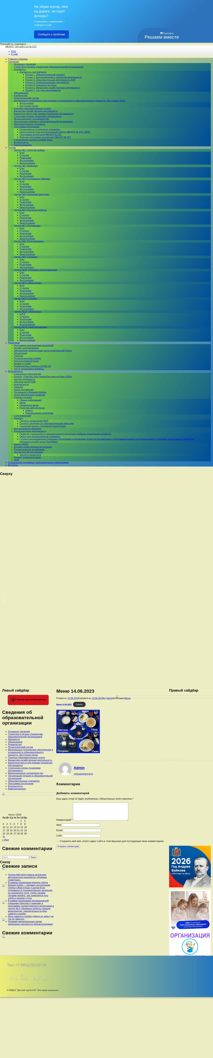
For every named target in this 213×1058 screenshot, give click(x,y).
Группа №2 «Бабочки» (26, 166)
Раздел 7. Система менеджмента (43, 90)
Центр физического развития (29, 395)
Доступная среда (29, 106)
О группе (24, 155)
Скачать (79, 704)
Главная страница (18, 59)
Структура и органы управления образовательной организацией (48, 67)
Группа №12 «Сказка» (26, 298)
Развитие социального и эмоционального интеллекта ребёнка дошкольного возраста (65, 434)
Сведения (13, 61)
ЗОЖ (16, 460)
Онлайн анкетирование (26, 348)
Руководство (21, 95)
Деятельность (15, 371)
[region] (106, 508)
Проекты (18, 418)
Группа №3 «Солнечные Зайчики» (32, 179)
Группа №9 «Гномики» (26, 257)
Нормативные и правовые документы (40, 129)
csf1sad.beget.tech (83, 774)
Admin (109, 698)
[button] (106, 596)
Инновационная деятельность (30, 431)
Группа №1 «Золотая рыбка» (29, 150)
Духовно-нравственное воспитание (33, 447)
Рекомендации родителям (39, 413)
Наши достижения (23, 389)
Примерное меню (29, 405)
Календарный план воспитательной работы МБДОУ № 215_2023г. (55, 132)
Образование (21, 93)
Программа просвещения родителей (33, 345)
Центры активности (24, 379)
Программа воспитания (26, 127)
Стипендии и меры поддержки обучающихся (38, 116)
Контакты (13, 465)
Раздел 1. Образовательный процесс (45, 74)
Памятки (18, 356)
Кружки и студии (22, 363)
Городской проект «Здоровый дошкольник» (43, 426)
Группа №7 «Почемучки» (27, 225)
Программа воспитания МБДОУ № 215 (40, 134)
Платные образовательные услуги (32, 108)
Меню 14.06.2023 (64, 704)
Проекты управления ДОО (34, 421)
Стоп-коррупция (22, 415)
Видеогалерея (27, 163)
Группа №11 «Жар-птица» (28, 283)
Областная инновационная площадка (40, 436)
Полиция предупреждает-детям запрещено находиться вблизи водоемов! (30, 922)
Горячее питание (23, 397)
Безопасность (21, 142)
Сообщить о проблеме (51, 34)
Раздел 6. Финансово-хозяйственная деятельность (52, 87)
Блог (22, 153)
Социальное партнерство (27, 374)
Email (59, 830)
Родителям (25, 158)
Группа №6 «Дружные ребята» (30, 210)
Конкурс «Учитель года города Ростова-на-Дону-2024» (43, 376)
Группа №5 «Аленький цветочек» (31, 194)
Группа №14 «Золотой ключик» (30, 327)
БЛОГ (23, 314)
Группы (12, 147)
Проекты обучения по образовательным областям (47, 423)
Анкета (29, 410)
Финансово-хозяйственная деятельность (36, 111)
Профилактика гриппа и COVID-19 (32, 366)
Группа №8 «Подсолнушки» (29, 241)
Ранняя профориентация (27, 457)
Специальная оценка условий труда (33, 140)
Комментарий (64, 820)
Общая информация (31, 400)
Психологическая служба (27, 358)
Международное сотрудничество (31, 119)
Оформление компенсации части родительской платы (43, 350)
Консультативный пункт (26, 361)
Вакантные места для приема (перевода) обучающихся (44, 114)
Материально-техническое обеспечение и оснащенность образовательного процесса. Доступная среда (69, 100)
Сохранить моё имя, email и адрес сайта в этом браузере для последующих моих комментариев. (112, 841)
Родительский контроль (32, 408)
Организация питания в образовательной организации (43, 121)
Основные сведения (25, 64)
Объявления (20, 353)
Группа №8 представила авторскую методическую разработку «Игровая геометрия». (27, 877)
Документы (20, 69)
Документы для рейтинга (33, 72)
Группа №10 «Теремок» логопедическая (35, 270)
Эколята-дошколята (30, 455)
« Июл (5, 840)
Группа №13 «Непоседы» (27, 311)
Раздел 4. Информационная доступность (47, 82)
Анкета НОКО (21, 444)
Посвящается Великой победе (30, 392)
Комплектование (23, 145)
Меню (23, 402)
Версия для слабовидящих (31, 699)
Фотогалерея (27, 103)
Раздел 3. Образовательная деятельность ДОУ (50, 80)
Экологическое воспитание (28, 452)
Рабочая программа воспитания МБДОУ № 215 (45, 137)
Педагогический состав (26, 98)
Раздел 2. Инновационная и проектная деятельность (53, 77)
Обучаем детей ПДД (25, 382)
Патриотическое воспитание (29, 449)
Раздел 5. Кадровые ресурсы (41, 85)
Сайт (59, 835)
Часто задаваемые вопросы (29, 369)
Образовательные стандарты (29, 124)
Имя (58, 825)
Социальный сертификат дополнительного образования (38, 462)
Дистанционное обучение (27, 428)
